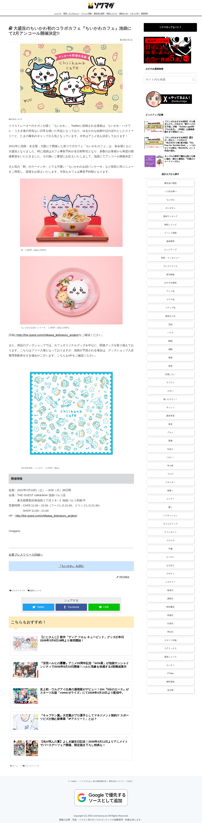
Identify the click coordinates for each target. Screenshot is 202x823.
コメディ (170, 499)
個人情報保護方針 (100, 781)
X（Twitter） (73, 781)
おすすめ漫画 (170, 283)
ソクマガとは (85, 781)
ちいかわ (170, 200)
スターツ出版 (170, 640)
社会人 (170, 449)
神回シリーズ (112, 13)
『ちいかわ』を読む (71, 566)
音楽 (170, 424)
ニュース (57, 13)
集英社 (170, 590)
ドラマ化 (170, 299)
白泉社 (170, 623)
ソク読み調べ (170, 191)
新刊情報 (170, 274)
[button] (193, 79)
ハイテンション (170, 515)
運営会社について (116, 781)
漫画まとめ (123, 13)
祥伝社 (170, 632)
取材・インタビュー (71, 13)
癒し (170, 507)
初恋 (170, 366)
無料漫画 (170, 682)
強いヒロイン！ (170, 399)
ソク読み (128, 781)
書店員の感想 (99, 13)
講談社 (170, 598)
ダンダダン (170, 208)
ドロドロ (170, 540)
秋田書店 (170, 607)
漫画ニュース (35, 590)
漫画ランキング (170, 216)
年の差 (170, 466)
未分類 (170, 690)
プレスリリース (18, 590)
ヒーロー (170, 557)
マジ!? (170, 474)
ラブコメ (170, 382)
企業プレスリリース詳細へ (26, 554)
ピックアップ (170, 250)
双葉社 (170, 615)
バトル (170, 333)
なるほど (170, 565)
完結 (170, 324)
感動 (170, 349)
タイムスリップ (170, 524)
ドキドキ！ (170, 482)
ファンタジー (170, 532)
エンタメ (170, 665)
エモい (170, 391)
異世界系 (170, 416)
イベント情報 (86, 13)
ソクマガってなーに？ (170, 27)
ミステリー (170, 582)
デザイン (170, 574)
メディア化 (134, 13)
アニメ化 (170, 291)
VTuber (170, 673)
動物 (170, 341)
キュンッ (170, 407)
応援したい (170, 374)
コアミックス (170, 648)
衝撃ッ (170, 491)
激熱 (170, 358)
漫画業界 (144, 13)
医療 (170, 441)
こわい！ (170, 457)
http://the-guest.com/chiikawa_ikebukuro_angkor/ (48, 335)
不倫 (170, 549)
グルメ (170, 432)
